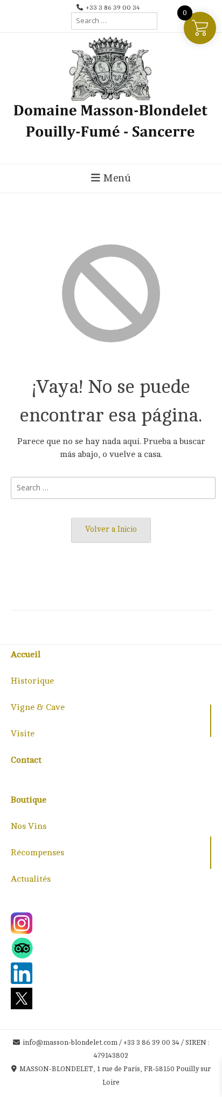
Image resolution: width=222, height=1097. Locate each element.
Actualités (31, 879)
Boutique (28, 800)
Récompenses (37, 852)
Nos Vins (28, 826)
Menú (115, 178)
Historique (32, 681)
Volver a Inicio (111, 529)
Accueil (25, 654)
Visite (22, 734)
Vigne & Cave (38, 707)
